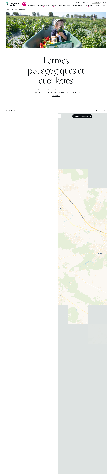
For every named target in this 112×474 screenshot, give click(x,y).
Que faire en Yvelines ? (43, 6)
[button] (59, 115)
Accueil (8, 9)
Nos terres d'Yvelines (65, 6)
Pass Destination (101, 6)
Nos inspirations (77, 6)
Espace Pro (77, 2)
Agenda (54, 6)
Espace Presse (85, 2)
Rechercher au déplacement (82, 116)
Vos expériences (89, 6)
